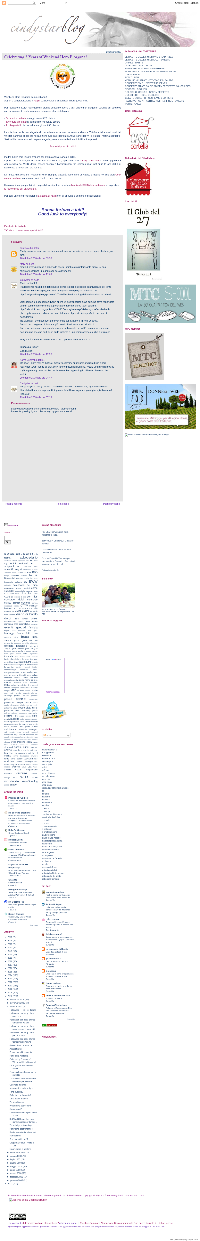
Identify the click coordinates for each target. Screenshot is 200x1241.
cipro (36, 594)
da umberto (47, 802)
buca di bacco (48, 773)
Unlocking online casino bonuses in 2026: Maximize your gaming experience (58, 909)
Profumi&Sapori (54, 904)
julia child (19, 659)
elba (28, 621)
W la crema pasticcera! (20, 1106)
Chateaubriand (15, 883)
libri (5, 664)
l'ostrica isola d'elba (51, 817)
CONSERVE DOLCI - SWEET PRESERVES (146, 83)
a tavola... (29, 553)
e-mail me (13, 525)
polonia (14, 713)
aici (27, 561)
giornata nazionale (15, 645)
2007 (10, 1183)
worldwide (11, 781)
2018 (10, 961)
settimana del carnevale (19, 737)
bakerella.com (15, 840)
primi (35, 715)
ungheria (16, 767)
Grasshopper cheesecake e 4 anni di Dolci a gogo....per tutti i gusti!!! (60, 939)
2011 (10, 985)
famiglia (33, 627)
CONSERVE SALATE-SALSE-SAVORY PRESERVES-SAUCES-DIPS (157, 86)
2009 (10, 992)
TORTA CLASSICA (54, 998)
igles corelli (15, 654)
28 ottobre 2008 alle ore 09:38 (36, 258)
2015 (10, 972)
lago (16, 662)
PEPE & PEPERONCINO (58, 995)
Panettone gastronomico (21, 1129)
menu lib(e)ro (31, 680)
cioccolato (26, 593)
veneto (8, 773)
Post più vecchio (112, 504)
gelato (16, 640)
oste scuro (47, 843)
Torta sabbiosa (17, 1102)
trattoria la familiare (50, 879)
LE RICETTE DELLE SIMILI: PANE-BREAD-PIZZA (149, 57)
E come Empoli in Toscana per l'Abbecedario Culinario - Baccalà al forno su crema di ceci (58, 561)
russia (35, 724)
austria (35, 570)
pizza (35, 710)
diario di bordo (15, 230)
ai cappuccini (48, 752)
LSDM (35, 667)
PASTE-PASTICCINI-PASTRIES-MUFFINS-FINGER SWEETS (154, 101)
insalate (8, 656)
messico (17, 683)
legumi (27, 661)
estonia (34, 624)
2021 (10, 951)
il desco (45, 808)
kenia (27, 659)
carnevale (9, 591)
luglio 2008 (15, 1159)
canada (18, 588)
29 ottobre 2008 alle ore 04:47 (36, 377)
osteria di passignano (52, 846)
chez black (47, 782)
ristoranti (8, 724)
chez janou (47, 785)
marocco (8, 678)
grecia (35, 651)
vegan (18, 769)
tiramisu (34, 756)
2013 (10, 978)
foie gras (33, 631)
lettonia (35, 662)
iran (16, 657)
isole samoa (32, 657)
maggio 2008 (16, 1166)
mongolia (15, 688)
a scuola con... (13, 553)
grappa (28, 651)
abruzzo (8, 560)
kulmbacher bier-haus (52, 814)
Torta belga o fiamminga (21, 1125)
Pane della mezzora (19, 1056)
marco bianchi (19, 675)
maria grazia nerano (51, 838)
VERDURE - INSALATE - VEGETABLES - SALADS (149, 80)
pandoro (34, 696)
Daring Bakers (22, 611)
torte (6, 758)
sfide (13, 742)
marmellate (32, 675)
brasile (26, 578)
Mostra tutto (34, 925)
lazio (21, 662)
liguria (22, 664)
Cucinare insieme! (18, 1085)
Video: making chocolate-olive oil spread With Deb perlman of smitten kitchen (22, 855)
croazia (16, 606)
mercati (7, 682)
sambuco (23, 730)
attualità (8, 569)
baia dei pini (47, 761)
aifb (31, 560)
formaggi (9, 633)
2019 (10, 958)
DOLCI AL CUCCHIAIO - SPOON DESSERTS (147, 92)
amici (13, 563)
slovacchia (24, 745)
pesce (21, 707)
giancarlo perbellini (21, 643)
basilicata (22, 572)
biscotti (33, 575)
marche (7, 675)
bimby (24, 576)
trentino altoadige (24, 761)
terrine (15, 756)
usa (29, 767)
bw (25, 581)
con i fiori (32, 596)
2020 (10, 954)
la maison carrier (49, 826)
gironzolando (18, 648)
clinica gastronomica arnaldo (55, 788)
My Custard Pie (16, 902)
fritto (28, 633)
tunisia (28, 765)
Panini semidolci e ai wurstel (23, 1132)
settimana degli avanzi (14, 735)
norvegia (26, 693)
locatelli (34, 665)
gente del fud (30, 640)
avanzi (14, 573)
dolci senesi (21, 619)
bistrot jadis (47, 764)
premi (28, 716)
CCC (6, 594)
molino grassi (31, 685)
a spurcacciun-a (49, 749)
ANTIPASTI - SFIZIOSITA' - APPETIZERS (144, 68)
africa (14, 561)
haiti (6, 654)
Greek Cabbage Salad (18, 833)
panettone (33, 699)
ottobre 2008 (16, 1006)
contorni (25, 602)
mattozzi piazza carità (52, 841)
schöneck (46, 861)
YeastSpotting (30, 781)
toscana (28, 758)
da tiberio (46, 799)
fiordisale (25, 248)
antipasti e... (12, 566)
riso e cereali (31, 721)
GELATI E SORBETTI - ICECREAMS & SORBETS (149, 98)
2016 (10, 968)
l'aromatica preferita (16, 118)
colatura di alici (20, 597)
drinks (34, 618)
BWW (33, 581)
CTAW (24, 605)
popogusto (23, 713)
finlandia (21, 631)
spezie (8, 749)
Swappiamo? (16, 1109)
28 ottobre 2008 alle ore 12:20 (36, 354)
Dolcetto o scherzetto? (20, 1095)
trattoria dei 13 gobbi (51, 876)
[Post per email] (27, 226)
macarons (24, 670)
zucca (6, 785)
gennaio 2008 (16, 1180)
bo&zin (45, 767)
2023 (10, 944)
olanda (34, 693)
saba (6, 727)
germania (8, 643)
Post (48, 735)
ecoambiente (10, 621)
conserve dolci (14, 599)
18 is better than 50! (19, 1098)
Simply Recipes (16, 914)
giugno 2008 (16, 1163)
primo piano (47, 855)
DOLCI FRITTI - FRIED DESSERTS (142, 95)
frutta (25, 637)
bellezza (15, 576)
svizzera (34, 750)
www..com (53, 659)
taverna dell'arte (49, 867)
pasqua (19, 702)
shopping (21, 742)
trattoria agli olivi (49, 870)
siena (35, 742)
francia (20, 633)
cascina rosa (32, 591)
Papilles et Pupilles (18, 798)
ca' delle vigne (48, 776)
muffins (20, 691)
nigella (18, 693)
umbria (7, 767)
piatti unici (32, 707)
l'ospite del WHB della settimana (88, 185)
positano (8, 716)
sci (5, 732)
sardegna (33, 730)
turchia (35, 765)
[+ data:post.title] (28, 1200)
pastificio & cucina (50, 849)
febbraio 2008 (17, 1177)
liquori (28, 664)
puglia (7, 719)
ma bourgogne (48, 835)
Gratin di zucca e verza (21, 1045)
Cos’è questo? (53, 692)
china (12, 594)
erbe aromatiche (22, 624)
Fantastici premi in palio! (63, 146)
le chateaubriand (49, 832)
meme (21, 680)
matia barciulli (30, 677)
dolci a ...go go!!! (54, 934)
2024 (10, 940)
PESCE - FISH (132, 77)
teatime (21, 753)
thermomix (24, 756)
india (25, 653)
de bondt (34, 611)
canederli (26, 588)
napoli (27, 691)
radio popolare (26, 719)
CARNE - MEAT (132, 74)
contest (16, 603)
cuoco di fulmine (21, 608)
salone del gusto (20, 727)
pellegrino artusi (10, 708)
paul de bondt (32, 705)
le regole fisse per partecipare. (20, 188)
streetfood (17, 750)
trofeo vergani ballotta (14, 764)
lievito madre (13, 665)
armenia (27, 567)
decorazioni (9, 614)
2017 (10, 965)
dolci (7, 618)
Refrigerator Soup (17, 889)
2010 (10, 989)
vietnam (34, 774)
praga (22, 716)
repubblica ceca (17, 721)
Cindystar (25, 280)
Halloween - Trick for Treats (23, 1010)
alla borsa (46, 755)
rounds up (27, 724)
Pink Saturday (22, 711)
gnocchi (29, 648)
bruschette (8, 582)
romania (17, 724)
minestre (34, 683)
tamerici (8, 753)
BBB (29, 572)
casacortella (20, 591)
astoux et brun (48, 758)
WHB (40, 230)
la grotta (45, 823)
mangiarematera (11, 672)
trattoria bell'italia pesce (52, 873)
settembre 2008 (18, 1152)
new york (8, 693)
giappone (34, 643)
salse (35, 726)
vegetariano (32, 769)
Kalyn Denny (27, 360)
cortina (35, 603)
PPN (16, 716)
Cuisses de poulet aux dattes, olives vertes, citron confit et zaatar (21, 803)
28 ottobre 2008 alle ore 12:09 (36, 274)
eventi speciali (30, 230)
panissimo (9, 702)
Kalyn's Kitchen (90, 160)
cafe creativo (52, 919)
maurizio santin (11, 680)
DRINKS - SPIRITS (134, 62)
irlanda (22, 657)
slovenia (34, 745)
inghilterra (34, 654)
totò (36, 759)
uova (24, 767)
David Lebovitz (16, 849)
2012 (10, 982)
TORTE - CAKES (133, 104)
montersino (25, 688)
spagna (34, 747)
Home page (62, 504)
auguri (18, 569)
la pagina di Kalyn (47, 195)
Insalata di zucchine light (21, 1088)
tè (16, 753)
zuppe (13, 784)
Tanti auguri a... (17, 1092)
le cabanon (47, 829)
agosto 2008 (16, 1156)
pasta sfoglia (19, 705)
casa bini (46, 779)
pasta (28, 702)
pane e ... (9, 699)
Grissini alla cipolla (50, 570)
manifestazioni (29, 672)
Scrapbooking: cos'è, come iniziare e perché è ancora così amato (59, 924)
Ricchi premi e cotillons (20, 1149)
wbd (15, 777)
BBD (35, 572)
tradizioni (9, 761)
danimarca (9, 611)
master (17, 678)
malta (35, 670)
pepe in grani (48, 852)
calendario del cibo (25, 585)
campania (8, 588)
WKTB (34, 777)
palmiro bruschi (21, 696)
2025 (10, 937)
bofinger (45, 770)
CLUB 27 (8, 597)
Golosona (51, 971)
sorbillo (45, 864)
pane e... (22, 699)
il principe (46, 811)
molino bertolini (18, 685)
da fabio (45, 794)
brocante (34, 578)
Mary (22, 264)
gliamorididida (53, 958)
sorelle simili (21, 747)
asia (36, 567)
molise (7, 688)
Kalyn (37, 100)
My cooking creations (19, 813)
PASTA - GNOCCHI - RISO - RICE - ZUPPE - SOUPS (150, 71)
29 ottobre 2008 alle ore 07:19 (36, 397)
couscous (8, 606)
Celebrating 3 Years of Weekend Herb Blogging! (45, 57)
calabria (7, 585)
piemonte (8, 710)
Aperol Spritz (16, 1049)
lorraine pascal (23, 667)
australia (27, 570)
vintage (7, 778)
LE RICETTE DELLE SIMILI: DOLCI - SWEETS (147, 60)
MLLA (7, 685)
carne (34, 588)
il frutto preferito (13, 125)
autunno (7, 573)
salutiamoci (10, 729)
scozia (11, 732)
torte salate (16, 758)
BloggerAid (9, 578)
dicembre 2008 (17, 999)
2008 (10, 996)
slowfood (8, 747)
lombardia (8, 667)
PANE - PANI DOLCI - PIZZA (138, 65)
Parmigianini (15, 1135)
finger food (9, 631)
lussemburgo (10, 670)
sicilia (29, 742)
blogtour (19, 578)
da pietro (46, 796)
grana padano (18, 651)
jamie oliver (9, 659)
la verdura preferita (16, 121)
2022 (10, 947)
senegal (34, 732)
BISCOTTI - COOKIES (136, 89)
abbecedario (29, 557)
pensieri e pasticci (55, 892)
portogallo (33, 713)
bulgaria (18, 582)
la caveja (46, 820)
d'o (43, 791)
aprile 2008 (15, 1170)
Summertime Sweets (17, 842)
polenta (7, 713)
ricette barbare (53, 983)
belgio (6, 576)
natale (34, 690)
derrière (45, 805)
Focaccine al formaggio (21, 1052)
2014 (10, 975)
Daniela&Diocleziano (56, 1005)
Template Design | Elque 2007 (184, 1239)
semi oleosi (23, 732)
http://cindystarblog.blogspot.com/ (41, 1223)
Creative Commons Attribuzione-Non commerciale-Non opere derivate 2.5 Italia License (126, 1223)
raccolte (14, 718)
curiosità (33, 608)
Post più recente (13, 504)
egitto (21, 622)
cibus (17, 594)
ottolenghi (8, 696)
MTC (13, 690)
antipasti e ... (28, 563)
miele (25, 683)
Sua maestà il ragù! (19, 1139)
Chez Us (12, 880)
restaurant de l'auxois (52, 858)
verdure (21, 773)
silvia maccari (10, 745)
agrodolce (21, 561)
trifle (36, 762)
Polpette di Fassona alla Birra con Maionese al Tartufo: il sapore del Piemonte (59, 1010)
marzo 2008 (16, 1173)
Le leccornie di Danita (57, 949)
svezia (26, 750)
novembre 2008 (18, 1003)
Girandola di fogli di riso (56, 952)
